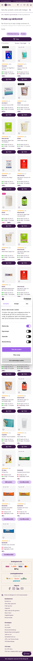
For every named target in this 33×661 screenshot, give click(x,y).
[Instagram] (13, 588)
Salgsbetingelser (9, 615)
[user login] (21, 5)
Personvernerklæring (10, 629)
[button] (30, 10)
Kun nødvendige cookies (16, 360)
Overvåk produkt (24, 482)
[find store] (18, 5)
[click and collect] (27, 5)
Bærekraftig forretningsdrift (12, 632)
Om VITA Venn (8, 649)
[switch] (28, 331)
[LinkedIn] (17, 588)
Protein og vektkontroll (24, 14)
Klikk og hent (8, 482)
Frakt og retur (8, 606)
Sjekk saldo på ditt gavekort (12, 610)
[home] (7, 5)
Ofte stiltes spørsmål (10, 603)
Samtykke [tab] (6, 303)
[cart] (31, 5)
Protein (23, 34)
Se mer (3, 29)
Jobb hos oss (8, 634)
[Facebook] (9, 588)
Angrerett (7, 608)
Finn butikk (7, 627)
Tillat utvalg (16, 355)
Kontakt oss (8, 601)
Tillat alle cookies (16, 349)
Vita (2, 14)
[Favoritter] (24, 5)
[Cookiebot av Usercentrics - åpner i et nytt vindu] (23, 299)
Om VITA (7, 625)
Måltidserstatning (13, 34)
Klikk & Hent (8, 613)
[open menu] (2, 5)
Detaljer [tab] (16, 303)
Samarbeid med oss (10, 636)
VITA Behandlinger (9, 641)
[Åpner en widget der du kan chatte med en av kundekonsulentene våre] (26, 654)
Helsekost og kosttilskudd (10, 14)
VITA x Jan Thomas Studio (11, 639)
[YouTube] (22, 588)
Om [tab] (27, 303)
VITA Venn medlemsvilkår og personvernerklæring (18, 651)
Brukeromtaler (8, 617)
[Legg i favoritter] (3, 61)
